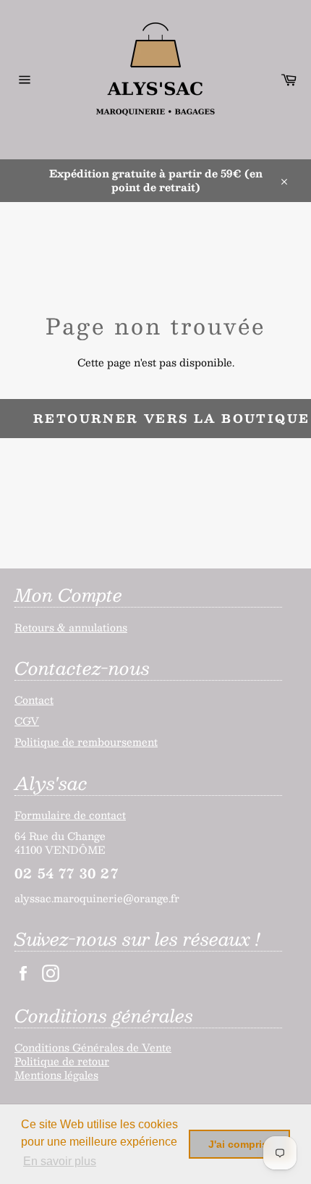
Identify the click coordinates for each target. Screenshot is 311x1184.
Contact (34, 699)
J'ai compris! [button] (239, 1144)
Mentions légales (56, 1074)
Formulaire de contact (70, 814)
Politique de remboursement (86, 741)
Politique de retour (61, 1061)
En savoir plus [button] (59, 1161)
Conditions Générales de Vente (92, 1047)
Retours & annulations (70, 627)
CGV (26, 720)
